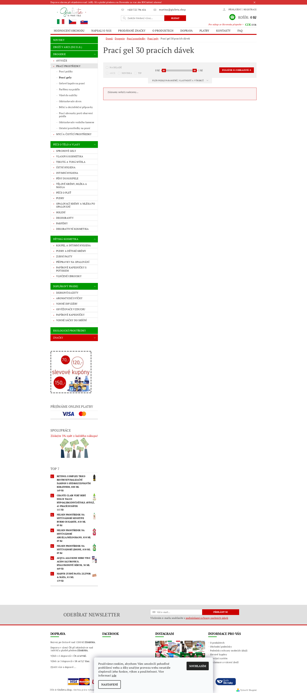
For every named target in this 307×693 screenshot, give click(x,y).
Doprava (186, 30)
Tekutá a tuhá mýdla (70, 162)
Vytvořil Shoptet (248, 690)
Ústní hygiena (66, 167)
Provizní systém (219, 658)
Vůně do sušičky (68, 95)
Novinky (58, 40)
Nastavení (109, 684)
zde (114, 675)
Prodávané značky (132, 30)
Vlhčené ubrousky (69, 276)
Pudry (60, 198)
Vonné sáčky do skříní (71, 320)
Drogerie (59, 54)
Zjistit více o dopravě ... (63, 667)
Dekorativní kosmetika (72, 229)
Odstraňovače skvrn (70, 101)
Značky (58, 337)
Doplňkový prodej (65, 286)
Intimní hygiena (67, 173)
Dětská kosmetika (65, 239)
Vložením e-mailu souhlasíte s (189, 618)
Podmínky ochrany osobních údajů (228, 650)
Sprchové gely (66, 150)
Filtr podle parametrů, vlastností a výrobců (178, 80)
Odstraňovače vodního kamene (76, 122)
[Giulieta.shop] (85, 15)
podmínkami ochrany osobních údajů (207, 618)
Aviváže (61, 60)
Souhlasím (197, 666)
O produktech (163, 30)
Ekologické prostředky (69, 330)
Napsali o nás (101, 30)
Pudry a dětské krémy (71, 251)
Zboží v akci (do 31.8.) (67, 47)
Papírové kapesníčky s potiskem (71, 269)
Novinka (127, 73)
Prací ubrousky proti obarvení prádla (76, 114)
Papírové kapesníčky (70, 314)
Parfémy (62, 223)
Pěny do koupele (67, 178)
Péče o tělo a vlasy (66, 144)
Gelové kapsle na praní (72, 83)
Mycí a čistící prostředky (74, 134)
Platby (204, 30)
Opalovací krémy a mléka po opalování (75, 205)
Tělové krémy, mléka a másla (71, 185)
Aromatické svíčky (69, 298)
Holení (61, 212)
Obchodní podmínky (221, 646)
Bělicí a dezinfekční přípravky (76, 107)
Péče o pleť (63, 192)
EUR (254, 24)
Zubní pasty (64, 256)
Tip (139, 73)
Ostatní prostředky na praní (74, 128)
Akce (112, 73)
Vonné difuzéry (66, 303)
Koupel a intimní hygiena (73, 245)
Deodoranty (65, 218)
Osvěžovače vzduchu (70, 309)
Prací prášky (66, 71)
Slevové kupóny (218, 654)
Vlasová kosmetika (69, 156)
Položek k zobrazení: (236, 70)
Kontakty (223, 30)
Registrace (250, 9)
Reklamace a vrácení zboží (224, 662)
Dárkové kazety (67, 292)
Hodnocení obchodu (69, 30)
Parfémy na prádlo (69, 89)
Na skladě (116, 67)
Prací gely (65, 77)
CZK (248, 24)
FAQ (240, 30)
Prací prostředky (68, 66)
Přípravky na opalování (72, 262)
